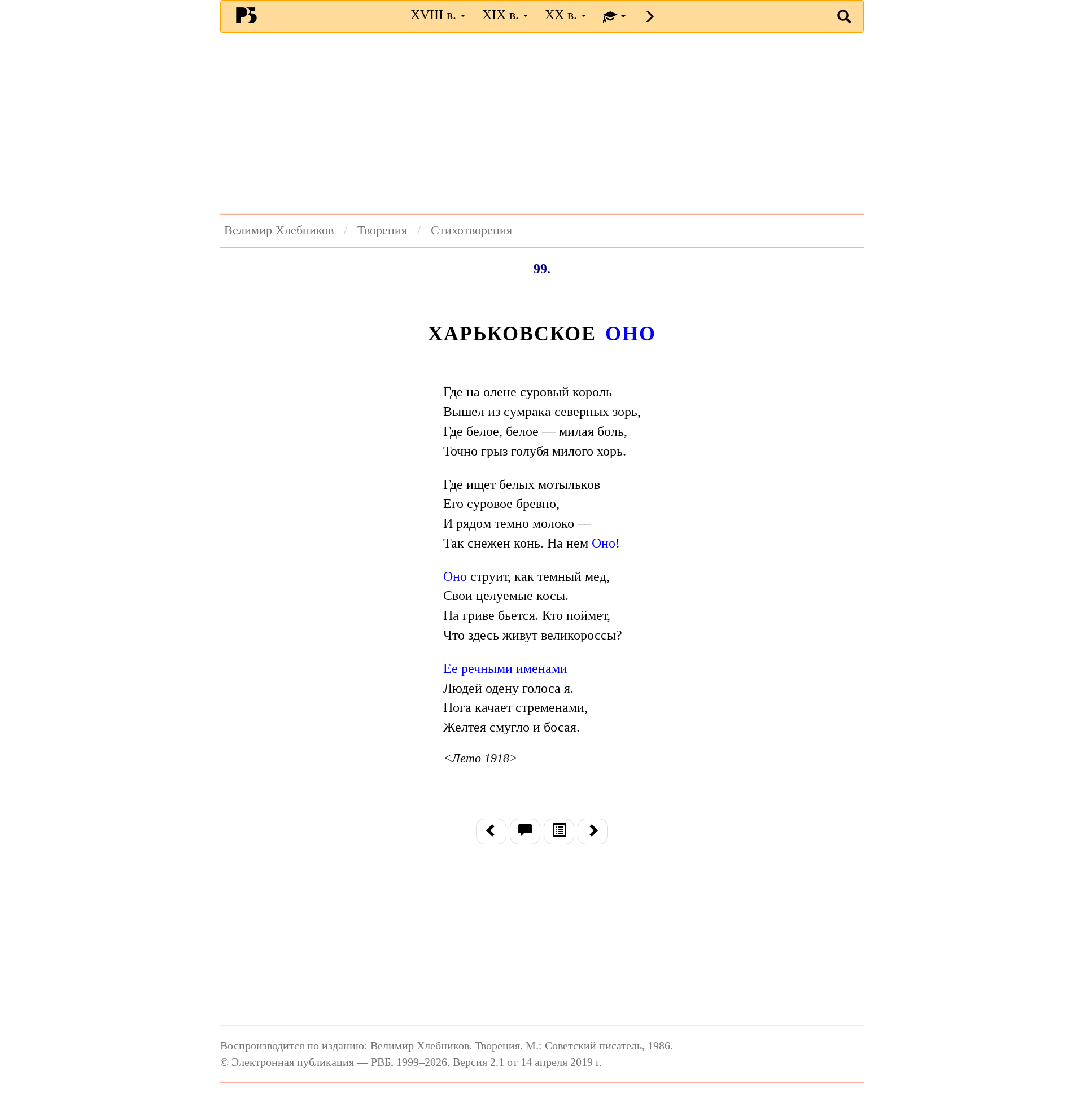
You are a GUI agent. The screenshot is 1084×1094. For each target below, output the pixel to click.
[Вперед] (593, 831)
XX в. (562, 14)
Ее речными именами (505, 668)
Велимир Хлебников (279, 230)
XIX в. (502, 14)
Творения (382, 230)
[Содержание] (559, 831)
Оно (603, 543)
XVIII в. (435, 14)
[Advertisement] (542, 123)
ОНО (630, 333)
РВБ (246, 15)
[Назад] (491, 831)
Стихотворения (471, 230)
